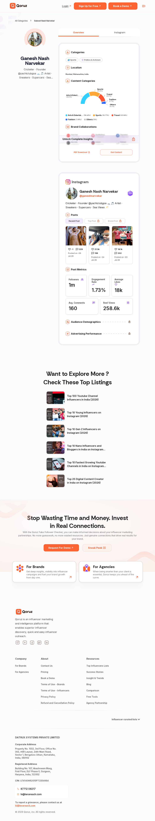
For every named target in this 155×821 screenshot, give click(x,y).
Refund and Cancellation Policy (57, 703)
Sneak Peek (95, 547)
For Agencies (22, 672)
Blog (88, 684)
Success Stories (94, 672)
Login (65, 6)
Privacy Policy (48, 696)
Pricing (44, 672)
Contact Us (47, 665)
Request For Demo (59, 547)
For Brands (20, 665)
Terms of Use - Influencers (55, 690)
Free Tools (92, 696)
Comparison (92, 690)
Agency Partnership (96, 703)
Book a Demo (121, 6)
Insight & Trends (95, 678)
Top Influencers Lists (97, 665)
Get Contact (116, 152)
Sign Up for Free (88, 6)
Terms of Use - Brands (53, 684)
